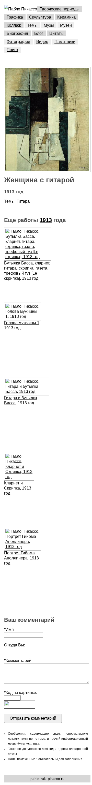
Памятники (64, 41)
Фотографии (18, 41)
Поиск (12, 50)
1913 (46, 220)
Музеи (66, 25)
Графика (15, 17)
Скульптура (40, 17)
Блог (38, 33)
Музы (49, 25)
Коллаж (14, 25)
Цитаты (56, 33)
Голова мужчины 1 (21, 323)
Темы (32, 25)
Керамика (66, 17)
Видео (42, 41)
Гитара (23, 201)
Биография (17, 33)
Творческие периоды (59, 9)
